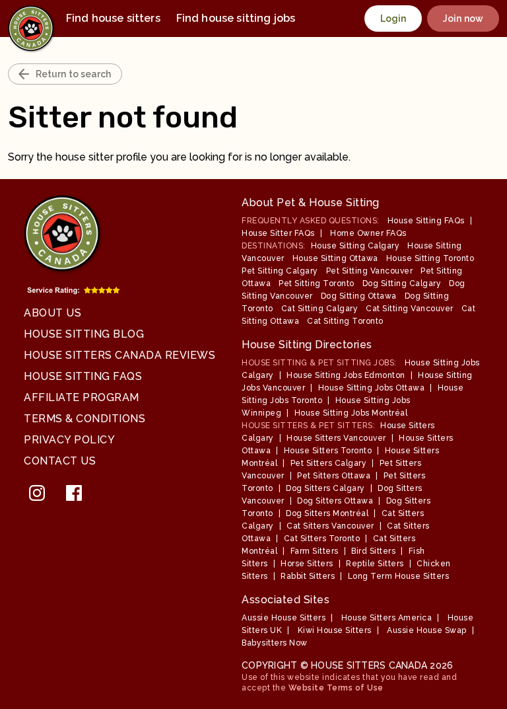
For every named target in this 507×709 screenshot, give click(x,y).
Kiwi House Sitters (335, 630)
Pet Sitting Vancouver (369, 271)
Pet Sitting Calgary (280, 271)
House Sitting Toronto (430, 258)
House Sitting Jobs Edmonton (346, 375)
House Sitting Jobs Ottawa (371, 387)
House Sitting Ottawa (335, 258)
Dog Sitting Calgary (402, 283)
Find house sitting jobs (235, 18)
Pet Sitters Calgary (328, 463)
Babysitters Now (275, 643)
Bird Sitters (373, 551)
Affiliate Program (81, 397)
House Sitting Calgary (355, 245)
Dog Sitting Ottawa (359, 296)
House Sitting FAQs (83, 376)
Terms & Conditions (84, 418)
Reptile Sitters (375, 563)
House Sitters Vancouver (336, 438)
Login (393, 18)
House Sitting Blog (84, 334)
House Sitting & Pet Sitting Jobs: (319, 362)
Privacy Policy (69, 439)
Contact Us (60, 461)
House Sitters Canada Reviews (119, 355)
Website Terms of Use (336, 687)
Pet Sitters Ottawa (333, 475)
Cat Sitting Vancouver (410, 308)
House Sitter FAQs (278, 233)
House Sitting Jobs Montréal (351, 413)
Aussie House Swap (427, 630)
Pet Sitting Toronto (317, 283)
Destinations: (274, 245)
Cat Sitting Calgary (319, 308)
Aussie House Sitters (283, 617)
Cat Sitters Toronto (322, 538)
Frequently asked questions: (311, 220)
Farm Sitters (314, 551)
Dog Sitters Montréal (327, 513)
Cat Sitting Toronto (345, 321)
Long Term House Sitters (399, 576)
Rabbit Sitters (308, 576)
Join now (463, 18)
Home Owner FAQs (368, 233)
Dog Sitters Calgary (325, 488)
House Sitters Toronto (328, 450)
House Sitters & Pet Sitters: (308, 425)
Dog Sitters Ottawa (335, 500)
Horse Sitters (307, 563)
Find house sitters (113, 18)
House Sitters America (386, 617)
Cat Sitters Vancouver (330, 526)
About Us (52, 313)
